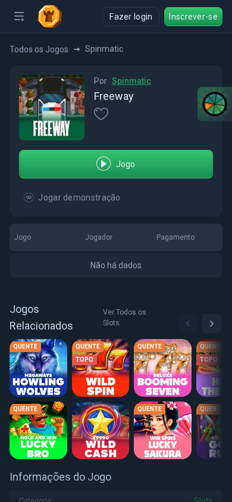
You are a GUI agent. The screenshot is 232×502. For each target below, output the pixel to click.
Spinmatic (131, 81)
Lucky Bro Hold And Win (40, 431)
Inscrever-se (193, 16)
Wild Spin (97, 368)
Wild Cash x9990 (102, 431)
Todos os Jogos (39, 49)
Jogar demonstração (79, 197)
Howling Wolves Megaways (40, 368)
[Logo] (54, 17)
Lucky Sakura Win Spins (164, 431)
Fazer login (130, 16)
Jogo (126, 164)
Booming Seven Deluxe (164, 368)
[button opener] (19, 16)
